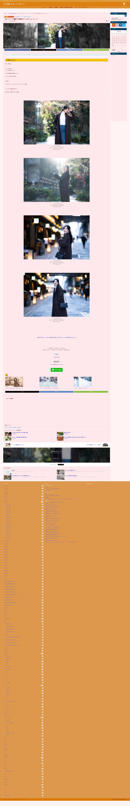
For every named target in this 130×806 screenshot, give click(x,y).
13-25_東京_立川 (24, 514)
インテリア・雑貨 (23, 682)
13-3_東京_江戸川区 (24, 522)
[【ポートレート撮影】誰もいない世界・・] (90, 382)
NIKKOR (24, 634)
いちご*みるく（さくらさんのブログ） (51, 522)
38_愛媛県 (23, 573)
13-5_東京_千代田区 (24, 527)
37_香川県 (23, 570)
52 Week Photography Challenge (23, 581)
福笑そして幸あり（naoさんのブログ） (51, 540)
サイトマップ (105, 0)
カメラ (23, 685)
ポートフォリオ (44, 7)
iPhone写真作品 (23, 618)
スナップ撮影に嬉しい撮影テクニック (23, 701)
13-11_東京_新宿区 (24, 506)
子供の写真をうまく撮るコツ (24, 733)
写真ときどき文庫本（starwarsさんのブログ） (52, 529)
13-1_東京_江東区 (24, 509)
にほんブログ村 (57, 357)
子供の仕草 (24, 730)
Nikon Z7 (24, 671)
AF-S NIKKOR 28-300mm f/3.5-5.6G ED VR (23, 594)
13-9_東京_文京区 (24, 538)
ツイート (113, 55)
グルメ (23, 698)
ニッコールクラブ (23, 709)
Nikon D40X (24, 658)
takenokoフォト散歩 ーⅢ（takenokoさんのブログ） (53, 518)
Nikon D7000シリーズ (24, 666)
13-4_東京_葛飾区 (24, 525)
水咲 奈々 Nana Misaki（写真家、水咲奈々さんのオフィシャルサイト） (56, 536)
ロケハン (24, 760)
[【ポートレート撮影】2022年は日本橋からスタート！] (21, 382)
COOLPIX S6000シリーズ (23, 605)
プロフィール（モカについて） (114, 0)
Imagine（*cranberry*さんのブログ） (50, 509)
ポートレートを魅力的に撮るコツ (24, 722)
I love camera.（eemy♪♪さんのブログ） (51, 507)
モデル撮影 (50, 7)
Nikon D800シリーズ (24, 669)
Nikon (46, 493)
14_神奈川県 (23, 541)
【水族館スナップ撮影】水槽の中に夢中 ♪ (66, 7)
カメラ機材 (24, 693)
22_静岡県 (23, 554)
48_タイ (23, 578)
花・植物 (23, 784)
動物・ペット (23, 741)
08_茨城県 (23, 488)
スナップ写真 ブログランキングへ (56, 364)
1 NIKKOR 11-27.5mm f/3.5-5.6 (24, 626)
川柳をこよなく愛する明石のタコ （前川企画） (52, 495)
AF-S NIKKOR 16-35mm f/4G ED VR (23, 589)
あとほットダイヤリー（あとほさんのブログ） (52, 520)
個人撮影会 (56, 7)
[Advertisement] (119, 73)
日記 (23, 763)
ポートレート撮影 (23, 16)
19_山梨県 (23, 546)
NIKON (23, 653)
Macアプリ (23, 650)
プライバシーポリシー (123, 0)
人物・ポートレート (11, 16)
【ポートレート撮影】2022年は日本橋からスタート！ (14, 388)
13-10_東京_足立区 (24, 504)
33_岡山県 (23, 562)
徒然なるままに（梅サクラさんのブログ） (51, 531)
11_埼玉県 (23, 496)
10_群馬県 (23, 493)
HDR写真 (23, 610)
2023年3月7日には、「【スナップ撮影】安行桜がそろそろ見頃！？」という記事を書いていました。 (56, 337)
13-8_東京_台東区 (24, 535)
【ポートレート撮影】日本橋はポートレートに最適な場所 (49, 388)
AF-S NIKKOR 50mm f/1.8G (23, 597)
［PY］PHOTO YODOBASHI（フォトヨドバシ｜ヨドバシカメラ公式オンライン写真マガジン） (59, 499)
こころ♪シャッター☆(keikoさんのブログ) (51, 525)
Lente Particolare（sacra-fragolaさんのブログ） (52, 511)
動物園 (23, 744)
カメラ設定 (24, 695)
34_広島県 (23, 565)
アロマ (23, 677)
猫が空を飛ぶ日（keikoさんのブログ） (51, 538)
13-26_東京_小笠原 (24, 517)
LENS (23, 621)
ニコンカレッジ (23, 706)
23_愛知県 (23, 557)
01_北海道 (23, 485)
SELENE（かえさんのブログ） (50, 516)
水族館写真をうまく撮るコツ (24, 771)
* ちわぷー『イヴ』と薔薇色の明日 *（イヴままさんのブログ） (54, 502)
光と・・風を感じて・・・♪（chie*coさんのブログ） (53, 527)
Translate (119, 19)
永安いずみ (29, 16)
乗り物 (23, 714)
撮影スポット (23, 757)
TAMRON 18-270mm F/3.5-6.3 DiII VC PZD (24, 645)
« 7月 (112, 46)
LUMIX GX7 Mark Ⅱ (24, 690)
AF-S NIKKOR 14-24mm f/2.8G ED (23, 586)
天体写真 (23, 749)
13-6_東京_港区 (24, 530)
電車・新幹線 (24, 795)
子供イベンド (24, 735)
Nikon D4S (24, 661)
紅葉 (23, 776)
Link (108, 0)
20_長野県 (23, 549)
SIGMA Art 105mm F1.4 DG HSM (24, 642)
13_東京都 (23, 501)
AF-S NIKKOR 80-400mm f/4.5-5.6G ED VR (23, 602)
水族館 (23, 768)
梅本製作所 (47, 497)
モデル (6, 16)
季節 (23, 752)
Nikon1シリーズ (24, 674)
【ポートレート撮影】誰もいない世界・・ (81, 388)
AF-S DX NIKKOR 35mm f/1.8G (24, 631)
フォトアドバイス (48, 490)
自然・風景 (23, 779)
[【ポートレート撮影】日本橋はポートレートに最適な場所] (56, 382)
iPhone (23, 613)
